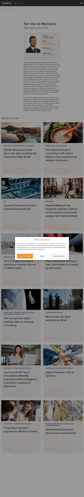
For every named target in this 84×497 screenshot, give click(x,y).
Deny (42, 256)
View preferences (59, 256)
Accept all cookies (25, 256)
